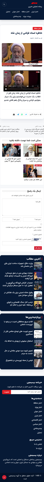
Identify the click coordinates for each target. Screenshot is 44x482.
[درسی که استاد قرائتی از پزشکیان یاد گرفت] (32, 150)
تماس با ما (38, 444)
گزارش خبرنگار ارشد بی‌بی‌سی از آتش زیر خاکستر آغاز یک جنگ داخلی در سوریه (34, 131)
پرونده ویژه (27, 16)
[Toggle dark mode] (4, 4)
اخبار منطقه (25, 11)
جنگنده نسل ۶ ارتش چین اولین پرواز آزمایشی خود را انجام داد (9, 130)
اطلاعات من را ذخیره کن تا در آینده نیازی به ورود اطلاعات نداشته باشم (23, 228)
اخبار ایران (34, 11)
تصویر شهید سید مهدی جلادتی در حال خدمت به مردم (18, 352)
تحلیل (8, 11)
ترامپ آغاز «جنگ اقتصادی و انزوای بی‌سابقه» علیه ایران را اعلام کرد (20, 303)
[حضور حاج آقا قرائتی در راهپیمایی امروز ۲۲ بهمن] (11, 150)
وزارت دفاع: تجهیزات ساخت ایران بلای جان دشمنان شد (18, 265)
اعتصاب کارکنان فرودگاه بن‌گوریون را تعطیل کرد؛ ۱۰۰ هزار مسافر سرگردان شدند (18, 284)
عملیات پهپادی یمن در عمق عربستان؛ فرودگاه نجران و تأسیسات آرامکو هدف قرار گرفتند (18, 276)
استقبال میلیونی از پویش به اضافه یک (18, 341)
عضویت (6, 392)
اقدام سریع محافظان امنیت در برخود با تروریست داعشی (18, 323)
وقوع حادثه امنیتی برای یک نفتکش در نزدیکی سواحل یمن (18, 294)
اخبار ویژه (38, 407)
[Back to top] (4, 477)
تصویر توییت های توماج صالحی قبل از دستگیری (18, 333)
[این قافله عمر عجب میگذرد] (32, 171)
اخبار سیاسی (37, 424)
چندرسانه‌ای (17, 16)
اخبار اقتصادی (37, 420)
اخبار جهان (15, 11)
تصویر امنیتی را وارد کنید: (23, 239)
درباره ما (39, 448)
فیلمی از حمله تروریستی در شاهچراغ (19, 360)
